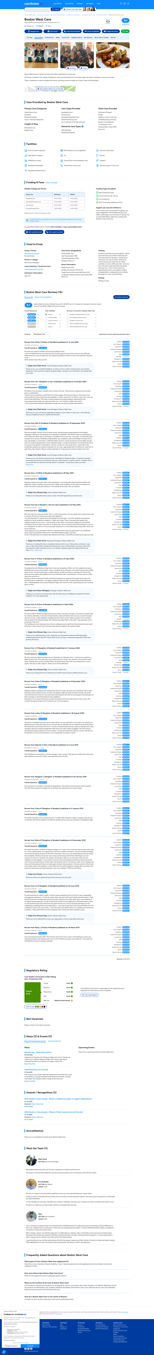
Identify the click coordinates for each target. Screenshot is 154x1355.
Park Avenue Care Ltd (31, 253)
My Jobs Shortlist (100, 1325)
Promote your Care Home (120, 1327)
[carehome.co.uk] (36, 3)
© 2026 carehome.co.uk (31, 1351)
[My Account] (128, 3)
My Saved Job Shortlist (101, 1327)
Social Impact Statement (120, 1342)
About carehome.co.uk (119, 1325)
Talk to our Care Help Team (49, 1327)
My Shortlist (81, 1327)
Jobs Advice (63, 1329)
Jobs (61, 1325)
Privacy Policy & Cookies (120, 1338)
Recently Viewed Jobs (101, 1329)
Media (115, 1334)
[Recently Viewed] (124, 3)
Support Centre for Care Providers (120, 1331)
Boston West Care (37, 1104)
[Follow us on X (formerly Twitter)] (28, 1348)
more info (59, 1314)
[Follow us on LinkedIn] (31, 1348)
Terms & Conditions (118, 1336)
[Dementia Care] (82, 126)
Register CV (63, 1327)
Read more (29, 464)
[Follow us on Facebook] (25, 1348)
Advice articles (46, 1325)
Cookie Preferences (119, 1340)
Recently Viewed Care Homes (84, 1331)
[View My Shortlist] (121, 3)
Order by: (27, 334)
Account (80, 1325)
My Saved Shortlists (83, 1329)
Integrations (116, 1329)
